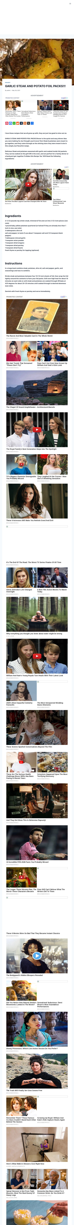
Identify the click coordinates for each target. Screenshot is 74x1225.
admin (8, 90)
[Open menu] (70, 3)
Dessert (7, 82)
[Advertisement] (37, 21)
